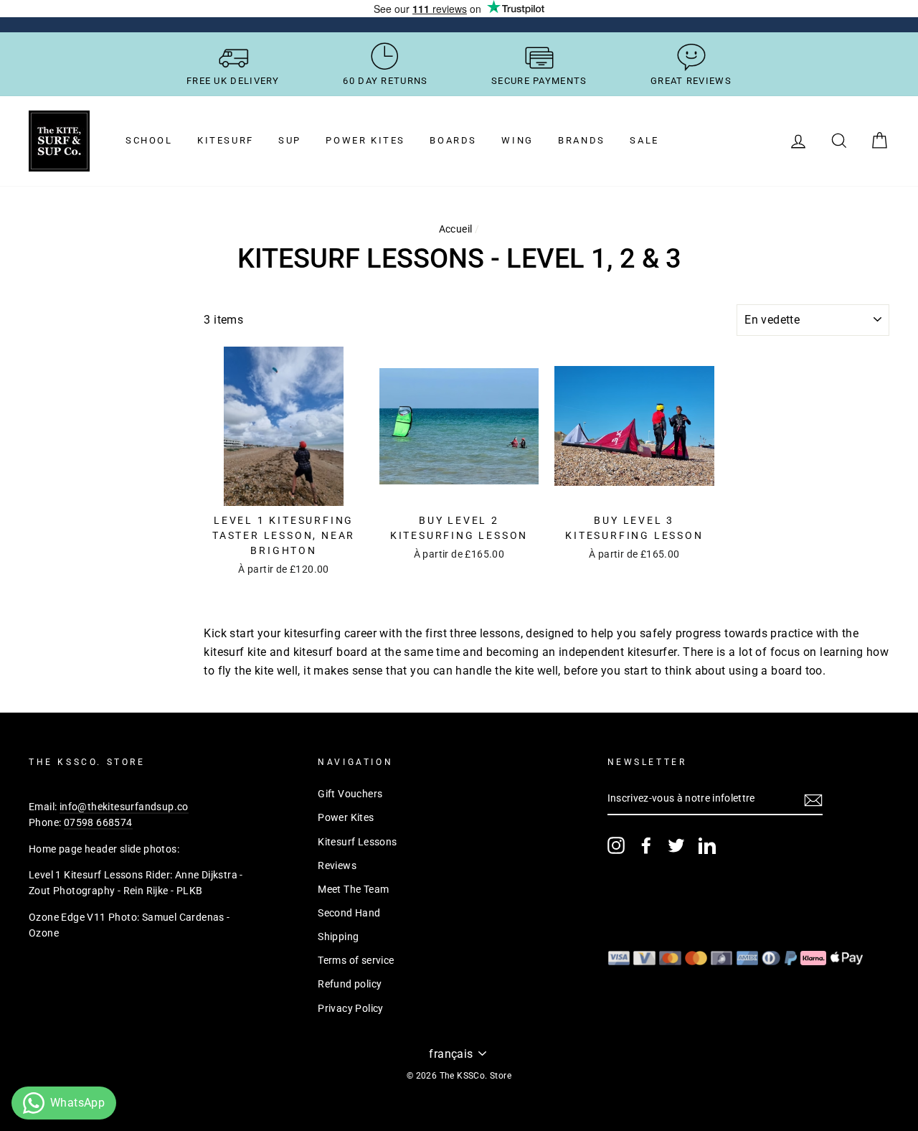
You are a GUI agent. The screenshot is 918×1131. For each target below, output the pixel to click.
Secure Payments (539, 80)
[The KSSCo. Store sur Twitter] (676, 845)
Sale (644, 140)
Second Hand (349, 913)
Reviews (337, 865)
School (149, 140)
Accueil (456, 229)
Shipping (338, 936)
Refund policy (350, 984)
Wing (517, 140)
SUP (289, 140)
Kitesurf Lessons (357, 842)
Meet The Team (353, 889)
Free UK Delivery (233, 80)
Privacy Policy (351, 1008)
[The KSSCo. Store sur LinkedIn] (707, 845)
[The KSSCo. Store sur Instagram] (616, 845)
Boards (453, 140)
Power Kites (365, 140)
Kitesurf (225, 140)
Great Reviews (691, 80)
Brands (581, 140)
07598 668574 (98, 822)
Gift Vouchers (350, 793)
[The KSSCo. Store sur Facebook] (646, 845)
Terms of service (356, 960)
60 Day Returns (385, 80)
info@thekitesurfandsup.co (124, 806)
